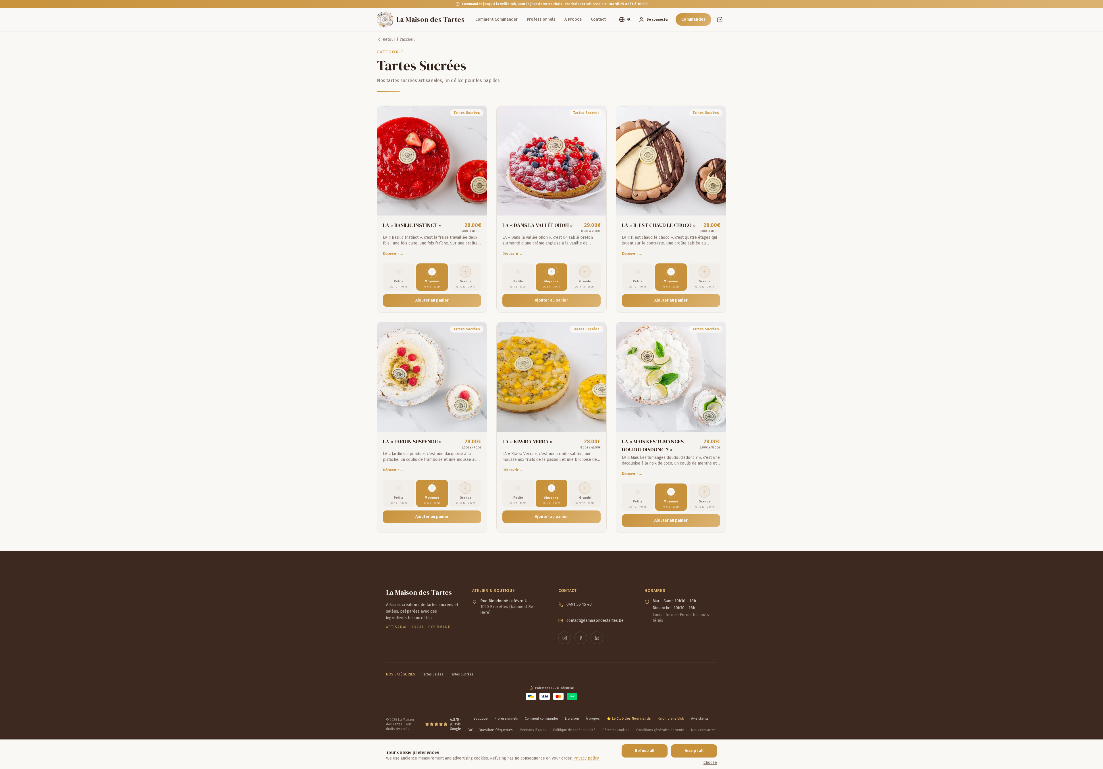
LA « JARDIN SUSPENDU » (412, 441)
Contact (598, 19)
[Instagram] (564, 638)
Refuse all (644, 750)
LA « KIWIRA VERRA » (527, 441)
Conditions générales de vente (660, 730)
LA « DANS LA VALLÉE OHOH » (537, 225)
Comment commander (541, 718)
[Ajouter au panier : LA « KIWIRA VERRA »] (596, 422)
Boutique (481, 718)
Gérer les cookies (615, 730)
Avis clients (700, 718)
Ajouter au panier (432, 300)
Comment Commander (496, 19)
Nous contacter (703, 730)
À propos (593, 718)
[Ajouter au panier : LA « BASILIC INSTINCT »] (477, 205)
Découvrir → (393, 254)
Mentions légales (533, 730)
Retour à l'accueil (399, 39)
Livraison (572, 718)
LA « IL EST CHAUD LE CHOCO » (659, 225)
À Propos (573, 19)
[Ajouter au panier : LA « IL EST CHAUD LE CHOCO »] (716, 205)
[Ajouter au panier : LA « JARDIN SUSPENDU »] (477, 422)
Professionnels (541, 19)
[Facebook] (580, 638)
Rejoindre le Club (671, 718)
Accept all (694, 750)
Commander (693, 19)
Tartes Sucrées (461, 674)
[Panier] (720, 19)
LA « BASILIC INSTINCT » (412, 225)
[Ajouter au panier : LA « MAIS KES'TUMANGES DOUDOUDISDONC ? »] (716, 422)
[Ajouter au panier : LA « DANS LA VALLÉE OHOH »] (596, 205)
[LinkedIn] (597, 638)
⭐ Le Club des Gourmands (629, 718)
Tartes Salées (432, 674)
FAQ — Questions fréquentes (490, 730)
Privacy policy (586, 758)
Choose (710, 762)
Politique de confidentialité (574, 730)
